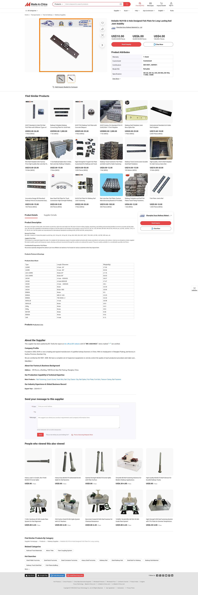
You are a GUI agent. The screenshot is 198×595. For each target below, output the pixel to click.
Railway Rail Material (151, 560)
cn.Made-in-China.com (118, 584)
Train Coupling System (65, 550)
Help (136, 11)
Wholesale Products (99, 581)
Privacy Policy (130, 588)
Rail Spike (82, 379)
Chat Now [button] (159, 44)
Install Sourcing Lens (76, 575)
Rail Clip (67, 379)
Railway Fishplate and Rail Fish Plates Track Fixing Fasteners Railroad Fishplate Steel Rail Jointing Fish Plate (135, 199)
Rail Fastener (116, 379)
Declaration (120, 588)
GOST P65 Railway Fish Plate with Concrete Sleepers (86, 126)
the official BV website (72, 344)
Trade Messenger (57, 575)
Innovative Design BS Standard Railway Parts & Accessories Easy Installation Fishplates (36, 199)
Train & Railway (47, 15)
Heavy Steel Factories (88, 560)
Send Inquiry (126, 44)
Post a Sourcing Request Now (82, 435)
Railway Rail (103, 560)
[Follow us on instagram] (163, 575)
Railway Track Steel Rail (33, 565)
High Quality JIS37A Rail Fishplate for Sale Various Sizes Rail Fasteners (160, 163)
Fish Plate (90, 379)
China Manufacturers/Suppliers (82, 581)
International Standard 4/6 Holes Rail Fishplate (160, 126)
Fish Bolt (97, 379)
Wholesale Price (111, 581)
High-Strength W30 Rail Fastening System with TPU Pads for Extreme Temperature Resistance (159, 521)
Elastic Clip (74, 379)
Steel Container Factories (69, 560)
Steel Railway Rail (117, 560)
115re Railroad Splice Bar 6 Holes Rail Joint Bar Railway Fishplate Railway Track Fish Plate (60, 163)
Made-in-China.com (90, 584)
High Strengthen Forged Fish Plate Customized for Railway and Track (86, 163)
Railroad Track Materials (34, 550)
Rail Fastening (41, 379)
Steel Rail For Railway (134, 560)
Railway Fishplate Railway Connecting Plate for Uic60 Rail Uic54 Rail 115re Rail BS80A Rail (60, 126)
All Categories (32, 11)
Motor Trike (49, 550)
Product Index (134, 581)
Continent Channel (123, 581)
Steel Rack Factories (50, 560)
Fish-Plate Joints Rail (156, 198)
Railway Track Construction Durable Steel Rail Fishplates (136, 163)
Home (27, 15)
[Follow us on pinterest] (169, 575)
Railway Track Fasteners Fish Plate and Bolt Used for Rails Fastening (111, 163)
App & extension (148, 11)
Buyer (126, 11)
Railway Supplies (60, 15)
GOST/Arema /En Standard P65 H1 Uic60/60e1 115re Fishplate (111, 126)
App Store (30, 575)
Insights (142, 581)
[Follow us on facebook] (157, 575)
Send (40, 435)
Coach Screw (51, 379)
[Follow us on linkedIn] (172, 575)
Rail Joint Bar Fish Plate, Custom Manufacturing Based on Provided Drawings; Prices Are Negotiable (111, 199)
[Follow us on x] (160, 575)
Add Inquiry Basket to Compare (66, 87)
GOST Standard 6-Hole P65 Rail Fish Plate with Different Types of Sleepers (35, 126)
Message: (33, 417)
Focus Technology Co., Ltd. (84, 588)
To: (35, 412)
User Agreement (110, 588)
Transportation (35, 15)
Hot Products (57, 581)
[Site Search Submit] (127, 4)
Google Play (42, 575)
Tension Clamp (106, 379)
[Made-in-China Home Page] (36, 4)
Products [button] (58, 4)
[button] (121, 4)
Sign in (171, 5)
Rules (172, 11)
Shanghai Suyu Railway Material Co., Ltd (129, 27)
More (26, 569)
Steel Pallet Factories (33, 560)
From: (34, 406)
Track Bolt (60, 379)
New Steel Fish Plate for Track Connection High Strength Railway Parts (61, 199)
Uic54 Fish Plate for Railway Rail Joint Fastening (85, 199)
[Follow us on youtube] (166, 575)
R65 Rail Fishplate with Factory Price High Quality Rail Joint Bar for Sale (36, 163)
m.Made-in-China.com (104, 584)
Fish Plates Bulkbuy (52, 565)
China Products (67, 581)
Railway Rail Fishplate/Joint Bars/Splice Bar (134, 126)
